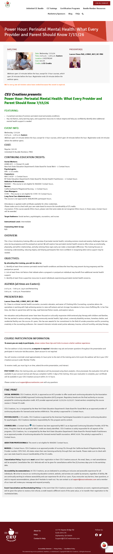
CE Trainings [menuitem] (52, 8)
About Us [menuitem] (37, 531)
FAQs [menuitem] (77, 14)
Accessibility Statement (45, 549)
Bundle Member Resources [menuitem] (94, 8)
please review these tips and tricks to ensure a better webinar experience (62, 343)
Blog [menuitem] (70, 14)
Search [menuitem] (83, 13)
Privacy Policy (58, 549)
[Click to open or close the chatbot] (104, 545)
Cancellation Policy (69, 549)
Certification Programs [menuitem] (70, 8)
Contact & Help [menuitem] (39, 538)
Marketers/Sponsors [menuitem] (56, 14)
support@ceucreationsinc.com (31, 382)
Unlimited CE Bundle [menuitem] (34, 8)
